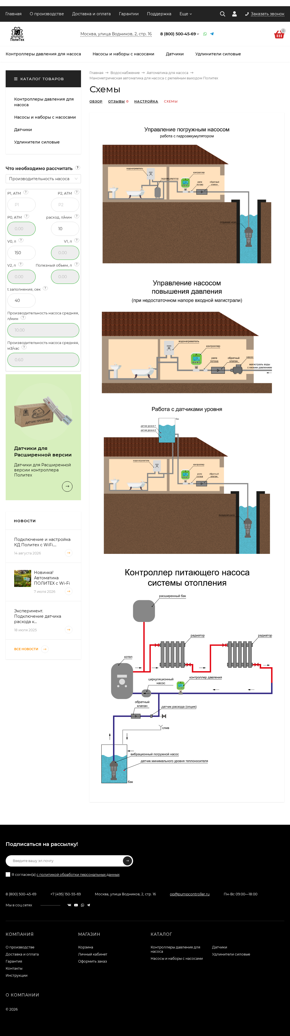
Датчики (219, 947)
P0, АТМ (17, 217)
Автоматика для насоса (167, 73)
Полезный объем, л (57, 265)
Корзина (85, 947)
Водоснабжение (125, 73)
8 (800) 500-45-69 (178, 33)
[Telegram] (212, 34)
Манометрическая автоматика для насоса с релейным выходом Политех (153, 78)
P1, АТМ (17, 193)
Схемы (171, 101)
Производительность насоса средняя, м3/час (43, 346)
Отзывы (116, 101)
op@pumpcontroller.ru (190, 894)
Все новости (26, 649)
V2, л (14, 265)
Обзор (96, 101)
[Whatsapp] (205, 34)
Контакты (14, 968)
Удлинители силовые (231, 954)
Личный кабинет (92, 954)
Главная (13, 13)
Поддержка (159, 13)
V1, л (71, 241)
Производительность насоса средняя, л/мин (43, 316)
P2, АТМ (68, 193)
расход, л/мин (62, 217)
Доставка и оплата (91, 13)
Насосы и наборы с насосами (177, 958)
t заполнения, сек (26, 289)
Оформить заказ (92, 961)
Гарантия (14, 961)
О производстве (47, 13)
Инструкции (16, 975)
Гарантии (129, 13)
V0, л (14, 241)
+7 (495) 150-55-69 (65, 894)
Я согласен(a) (66, 874)
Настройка (146, 101)
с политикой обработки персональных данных (78, 874)
